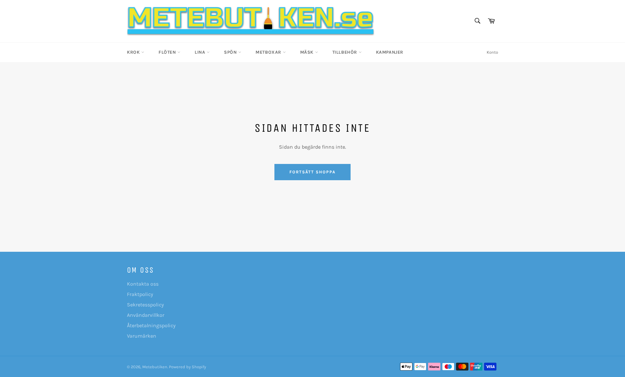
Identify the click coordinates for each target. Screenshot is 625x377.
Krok (134, 52)
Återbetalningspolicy (151, 325)
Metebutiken (154, 366)
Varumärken (141, 336)
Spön (231, 52)
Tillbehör (345, 52)
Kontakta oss (143, 284)
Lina (201, 52)
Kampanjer (389, 52)
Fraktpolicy (140, 294)
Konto (492, 52)
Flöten (168, 52)
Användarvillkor (145, 315)
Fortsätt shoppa (312, 171)
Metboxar (269, 52)
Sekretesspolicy (145, 305)
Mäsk (307, 52)
